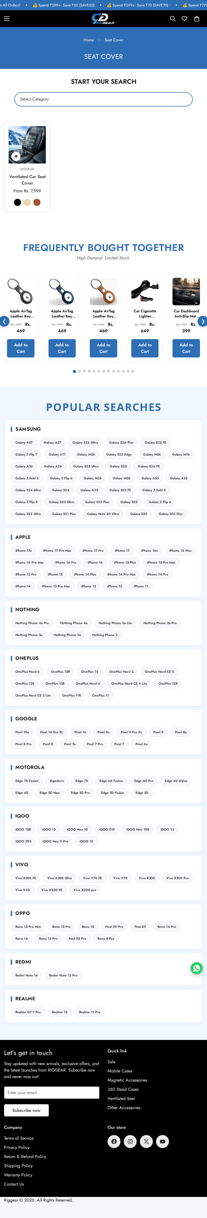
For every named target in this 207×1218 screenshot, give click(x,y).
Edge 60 (21, 792)
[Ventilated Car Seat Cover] (27, 144)
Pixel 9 (158, 732)
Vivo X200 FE (51, 890)
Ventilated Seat (121, 1098)
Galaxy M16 (181, 454)
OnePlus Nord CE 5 (159, 671)
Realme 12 (60, 1012)
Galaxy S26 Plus (121, 442)
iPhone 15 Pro (25, 574)
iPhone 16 (95, 562)
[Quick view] (15, 156)
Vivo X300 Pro (177, 878)
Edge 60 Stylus (176, 780)
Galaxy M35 (92, 478)
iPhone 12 (114, 586)
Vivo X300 (147, 878)
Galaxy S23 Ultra (61, 502)
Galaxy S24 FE (149, 466)
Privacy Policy (16, 1147)
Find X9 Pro (114, 926)
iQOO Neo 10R (137, 829)
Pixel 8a (181, 732)
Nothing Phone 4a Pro (32, 623)
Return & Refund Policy (25, 1156)
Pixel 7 (119, 744)
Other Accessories (124, 1108)
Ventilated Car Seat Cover (27, 179)
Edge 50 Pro (80, 792)
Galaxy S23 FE (120, 490)
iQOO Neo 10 (77, 829)
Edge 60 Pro (143, 780)
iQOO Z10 (107, 829)
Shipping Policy (18, 1166)
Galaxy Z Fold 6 (27, 478)
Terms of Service (18, 1138)
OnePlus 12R (168, 683)
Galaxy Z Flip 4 (160, 502)
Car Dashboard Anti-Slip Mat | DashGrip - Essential (186, 319)
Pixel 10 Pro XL (51, 732)
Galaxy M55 (121, 478)
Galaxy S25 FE (155, 442)
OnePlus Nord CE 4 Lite (129, 683)
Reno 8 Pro (106, 938)
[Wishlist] (184, 18)
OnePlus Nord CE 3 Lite (33, 695)
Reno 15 (88, 926)
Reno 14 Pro (166, 926)
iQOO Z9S (23, 841)
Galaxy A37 (52, 442)
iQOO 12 (86, 841)
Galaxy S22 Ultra (28, 513)
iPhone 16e (149, 550)
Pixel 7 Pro (95, 744)
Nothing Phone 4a (73, 623)
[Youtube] (162, 1141)
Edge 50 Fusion (112, 792)
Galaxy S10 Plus (170, 513)
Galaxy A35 (178, 478)
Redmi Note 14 (26, 975)
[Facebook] (114, 1141)
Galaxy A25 (89, 490)
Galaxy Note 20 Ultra (103, 513)
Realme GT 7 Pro (28, 1012)
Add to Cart (20, 348)
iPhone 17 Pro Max (57, 550)
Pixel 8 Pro (23, 744)
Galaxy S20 (138, 513)
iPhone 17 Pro (93, 550)
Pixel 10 (80, 732)
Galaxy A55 (150, 478)
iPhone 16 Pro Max (29, 562)
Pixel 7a (69, 744)
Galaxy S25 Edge (119, 454)
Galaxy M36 (86, 454)
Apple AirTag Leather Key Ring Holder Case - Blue (62, 319)
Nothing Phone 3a (28, 635)
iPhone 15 (55, 574)
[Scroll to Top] (196, 1188)
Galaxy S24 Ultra (28, 490)
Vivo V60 (22, 890)
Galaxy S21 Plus (64, 513)
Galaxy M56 (152, 454)
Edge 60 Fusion (111, 780)
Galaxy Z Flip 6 (61, 478)
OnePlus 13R (55, 683)
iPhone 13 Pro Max (56, 586)
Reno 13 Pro (48, 938)
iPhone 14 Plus (85, 574)
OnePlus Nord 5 (121, 671)
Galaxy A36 (24, 466)
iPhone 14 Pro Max (121, 574)
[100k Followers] (130, 1141)
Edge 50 (142, 792)
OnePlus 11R (71, 695)
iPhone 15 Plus (125, 562)
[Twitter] (146, 1141)
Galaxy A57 (24, 442)
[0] (197, 18)
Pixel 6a (141, 744)
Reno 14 (21, 938)
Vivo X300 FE (25, 878)
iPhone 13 (88, 586)
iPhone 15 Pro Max (161, 562)
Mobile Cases (120, 1071)
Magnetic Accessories (127, 1080)
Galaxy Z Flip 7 (26, 454)
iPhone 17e (23, 550)
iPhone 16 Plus (180, 550)
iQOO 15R (23, 829)
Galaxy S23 (128, 502)
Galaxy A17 (57, 454)
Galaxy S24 (60, 490)
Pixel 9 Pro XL (131, 732)
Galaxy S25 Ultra (85, 466)
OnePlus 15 (89, 671)
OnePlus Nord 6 (27, 671)
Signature (57, 780)
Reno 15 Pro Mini (28, 926)
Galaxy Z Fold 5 (153, 490)
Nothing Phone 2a (67, 635)
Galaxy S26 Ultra (85, 442)
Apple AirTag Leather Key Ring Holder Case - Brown (103, 319)
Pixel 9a (103, 732)
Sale (111, 1062)
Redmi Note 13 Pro (63, 975)
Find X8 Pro (77, 938)
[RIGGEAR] (103, 18)
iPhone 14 (22, 586)
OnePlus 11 (100, 695)
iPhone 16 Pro (65, 562)
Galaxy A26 (53, 466)
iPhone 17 (122, 550)
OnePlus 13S (24, 683)
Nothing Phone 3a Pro (160, 623)
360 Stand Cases (123, 1089)
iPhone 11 (141, 586)
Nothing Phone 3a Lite (115, 623)
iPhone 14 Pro (157, 574)
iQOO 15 (49, 829)
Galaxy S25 (118, 466)
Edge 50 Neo (50, 792)
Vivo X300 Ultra (59, 878)
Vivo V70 (120, 878)
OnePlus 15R (60, 671)
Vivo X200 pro (85, 890)
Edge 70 (81, 780)
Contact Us (14, 1184)
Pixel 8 (48, 744)
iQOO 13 (167, 829)
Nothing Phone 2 (105, 635)
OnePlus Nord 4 (88, 683)
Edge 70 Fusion (27, 780)
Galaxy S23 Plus (97, 502)
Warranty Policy (18, 1175)
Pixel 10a (22, 732)
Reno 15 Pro (61, 926)
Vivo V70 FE (92, 878)
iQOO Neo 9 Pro (55, 841)
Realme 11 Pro (89, 1012)
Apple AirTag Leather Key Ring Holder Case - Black (21, 319)
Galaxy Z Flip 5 (26, 502)
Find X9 (140, 926)
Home (89, 40)
